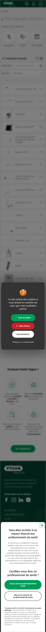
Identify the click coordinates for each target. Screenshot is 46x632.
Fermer (42, 525)
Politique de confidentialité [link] (23, 342)
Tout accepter (24, 318)
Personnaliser (23, 334)
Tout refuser (24, 326)
